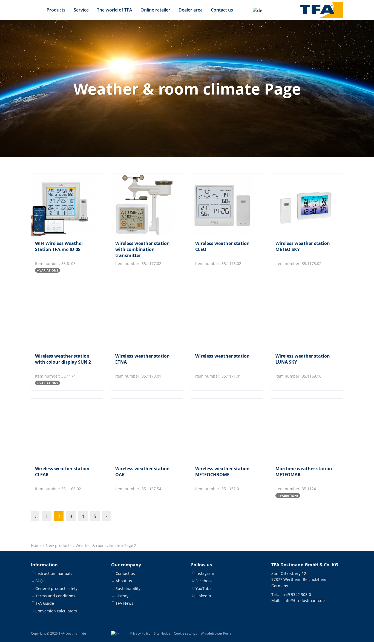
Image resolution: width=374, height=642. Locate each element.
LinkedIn (203, 595)
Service (81, 10)
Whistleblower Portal (216, 633)
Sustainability (128, 588)
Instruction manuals (53, 573)
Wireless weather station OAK (142, 472)
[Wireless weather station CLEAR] (62, 430)
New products (58, 545)
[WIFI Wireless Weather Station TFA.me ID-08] (62, 204)
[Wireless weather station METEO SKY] (302, 204)
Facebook (203, 580)
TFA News (124, 603)
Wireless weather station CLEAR (62, 472)
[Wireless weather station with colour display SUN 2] (62, 317)
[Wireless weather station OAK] (142, 430)
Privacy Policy (140, 633)
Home (36, 545)
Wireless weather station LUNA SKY (302, 359)
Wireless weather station (222, 356)
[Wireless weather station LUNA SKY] (302, 317)
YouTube (203, 588)
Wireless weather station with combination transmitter (142, 249)
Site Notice (162, 633)
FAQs (40, 580)
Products (56, 10)
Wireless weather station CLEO (222, 246)
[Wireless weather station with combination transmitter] (142, 204)
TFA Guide (44, 603)
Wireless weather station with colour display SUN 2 (63, 359)
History (122, 595)
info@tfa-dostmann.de (304, 600)
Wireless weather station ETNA (142, 359)
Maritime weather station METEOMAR (303, 472)
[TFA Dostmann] (321, 9)
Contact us (222, 10)
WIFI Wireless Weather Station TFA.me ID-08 (59, 246)
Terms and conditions (55, 595)
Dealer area (191, 10)
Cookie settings (185, 633)
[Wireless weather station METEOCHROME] (222, 430)
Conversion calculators (56, 611)
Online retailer (155, 10)
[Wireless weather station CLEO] (222, 204)
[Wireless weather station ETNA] (142, 317)
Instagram (204, 573)
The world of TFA (114, 10)
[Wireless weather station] (222, 317)
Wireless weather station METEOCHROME (222, 472)
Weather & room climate (98, 545)
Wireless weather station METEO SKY (302, 246)
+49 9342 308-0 (297, 594)
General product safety (56, 588)
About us (124, 580)
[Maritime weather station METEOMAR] (302, 430)
